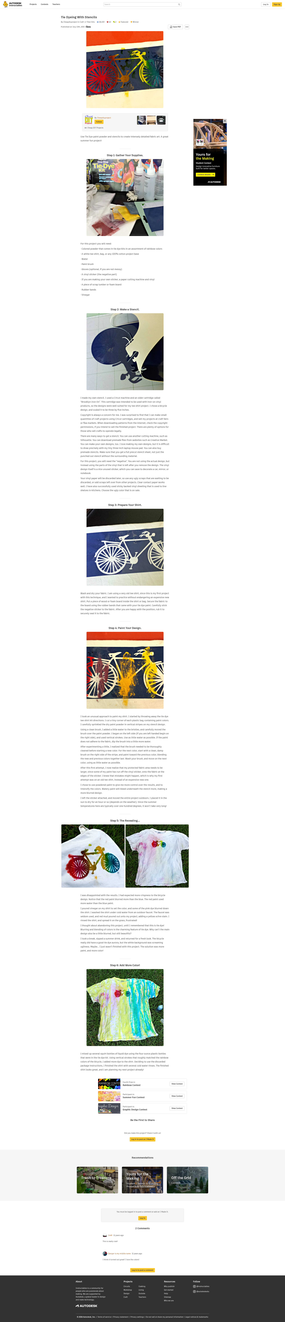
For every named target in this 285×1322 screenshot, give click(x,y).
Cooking (142, 1286)
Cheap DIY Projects (95, 127)
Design (126, 1293)
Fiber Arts (91, 22)
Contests (44, 4)
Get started (168, 1290)
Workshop (128, 1290)
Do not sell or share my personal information (164, 1317)
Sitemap (167, 1297)
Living (141, 1290)
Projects (33, 4)
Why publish (169, 1286)
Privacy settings (137, 1317)
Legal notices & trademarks (196, 1317)
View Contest (177, 1084)
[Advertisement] (210, 152)
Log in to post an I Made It (142, 1139)
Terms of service (104, 1317)
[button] (187, 27)
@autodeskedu (202, 1291)
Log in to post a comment (142, 1270)
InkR (110, 1235)
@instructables (202, 1286)
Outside (142, 1293)
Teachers (56, 4)
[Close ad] (225, 121)
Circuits (127, 1286)
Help (166, 1293)
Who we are (169, 1300)
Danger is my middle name (119, 1254)
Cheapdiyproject (70, 22)
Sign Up (277, 4)
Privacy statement (120, 1317)
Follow (99, 121)
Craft (82, 22)
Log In (266, 4)
